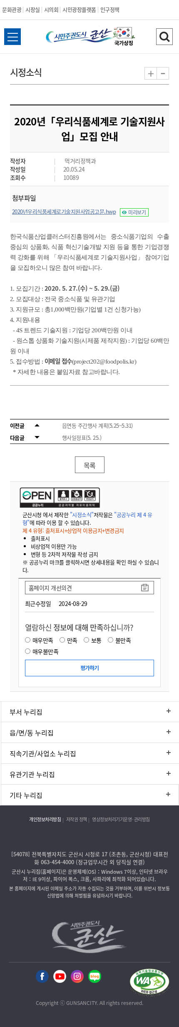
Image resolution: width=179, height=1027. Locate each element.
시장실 (32, 9)
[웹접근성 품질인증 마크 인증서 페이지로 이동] (149, 984)
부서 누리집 (26, 712)
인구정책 (109, 9)
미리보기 (137, 212)
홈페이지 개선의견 (50, 587)
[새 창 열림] (59, 497)
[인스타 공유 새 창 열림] (77, 977)
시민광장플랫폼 (79, 9)
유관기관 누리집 (32, 774)
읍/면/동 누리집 (32, 733)
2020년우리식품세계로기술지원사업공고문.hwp (64, 211)
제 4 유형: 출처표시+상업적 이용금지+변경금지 (73, 530)
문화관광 (11, 9)
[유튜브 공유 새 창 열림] (59, 977)
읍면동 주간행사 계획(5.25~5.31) (97, 425)
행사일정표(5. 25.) (82, 437)
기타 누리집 (26, 795)
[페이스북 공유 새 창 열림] (42, 977)
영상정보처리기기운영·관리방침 (121, 819)
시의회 (51, 9)
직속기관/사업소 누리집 (43, 753)
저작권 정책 (76, 819)
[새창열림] (124, 37)
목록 (90, 465)
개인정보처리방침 (45, 819)
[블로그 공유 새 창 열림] (94, 977)
